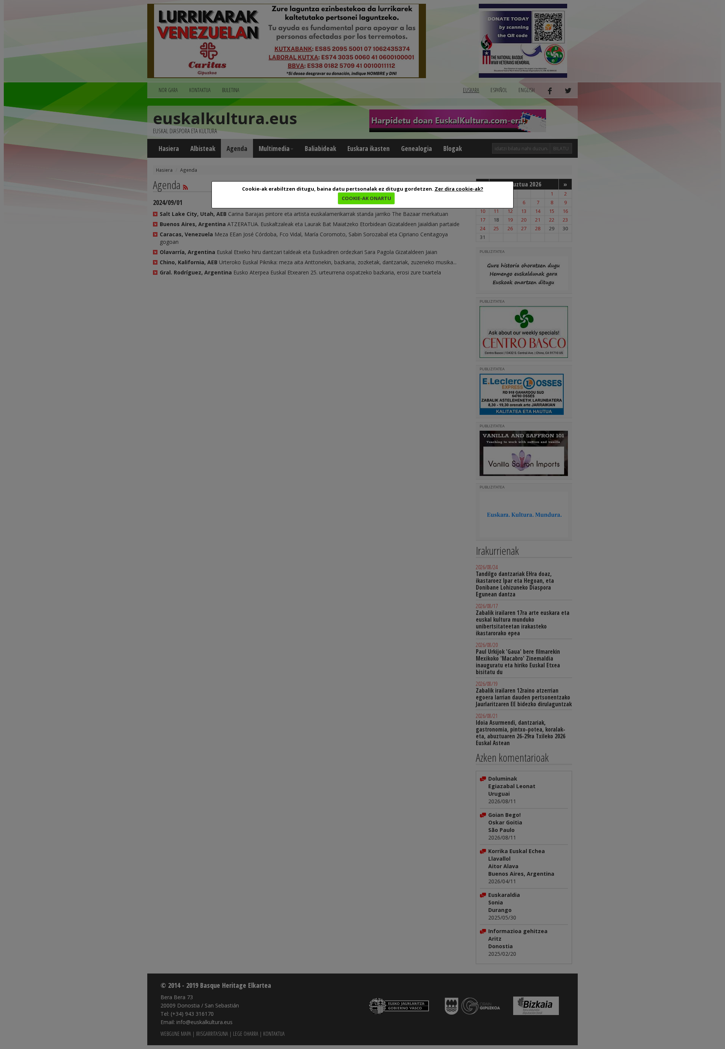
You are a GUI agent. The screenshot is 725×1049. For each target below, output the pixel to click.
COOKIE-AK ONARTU (366, 198)
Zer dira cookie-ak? (459, 188)
